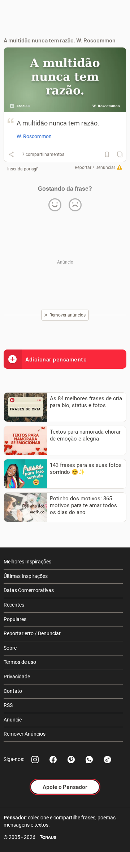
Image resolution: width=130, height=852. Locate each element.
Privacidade (17, 676)
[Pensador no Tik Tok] (107, 759)
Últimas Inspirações (26, 576)
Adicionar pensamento (56, 359)
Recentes (14, 605)
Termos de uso (20, 662)
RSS (8, 705)
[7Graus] (48, 837)
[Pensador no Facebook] (53, 759)
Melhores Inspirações (27, 561)
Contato (13, 691)
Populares (15, 619)
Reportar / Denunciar (95, 167)
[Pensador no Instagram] (35, 759)
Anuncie (13, 720)
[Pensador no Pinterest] (71, 759)
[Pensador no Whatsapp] (89, 759)
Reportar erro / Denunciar (32, 633)
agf (34, 168)
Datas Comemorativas (29, 590)
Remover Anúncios (25, 734)
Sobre (10, 648)
